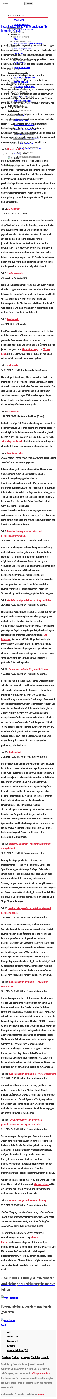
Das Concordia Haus (21, 37)
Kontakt (11, 1345)
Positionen (13, 68)
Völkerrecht (12, 365)
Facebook (6, 1357)
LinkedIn (45, 1357)
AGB (9, 1332)
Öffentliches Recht (15, 149)
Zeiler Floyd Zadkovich (11, 441)
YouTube (35, 1357)
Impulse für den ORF (22, 67)
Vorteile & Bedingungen (28, 148)
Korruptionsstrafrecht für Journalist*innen (28, 669)
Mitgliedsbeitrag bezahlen (29, 157)
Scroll (3, 1325)
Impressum (12, 1336)
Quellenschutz (15, 752)
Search (29, 4)
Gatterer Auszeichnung (22, 111)
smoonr (41, 1394)
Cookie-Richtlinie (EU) (17, 1350)
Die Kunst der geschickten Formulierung (27, 1200)
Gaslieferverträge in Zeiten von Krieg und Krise (29, 600)
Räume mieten (16, 15)
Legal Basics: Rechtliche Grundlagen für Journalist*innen (24, 28)
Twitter (15, 1357)
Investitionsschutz (15, 453)
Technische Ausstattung (23, 29)
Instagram (25, 1357)
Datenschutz (13, 1341)
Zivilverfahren (13, 209)
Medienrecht (13, 319)
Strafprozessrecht (15, 273)
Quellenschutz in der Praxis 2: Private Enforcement (32, 1074)
